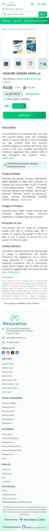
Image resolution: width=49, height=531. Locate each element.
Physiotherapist (8, 419)
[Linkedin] (17, 352)
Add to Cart (24, 115)
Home (4, 29)
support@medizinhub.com (16, 338)
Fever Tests (6, 392)
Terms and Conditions (10, 438)
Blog (3, 477)
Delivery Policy (7, 454)
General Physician (8, 407)
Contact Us (6, 469)
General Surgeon (8, 415)
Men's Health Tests (9, 380)
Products (12, 29)
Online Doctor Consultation (36, 21)
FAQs (4, 458)
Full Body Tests (7, 364)
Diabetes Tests (7, 368)
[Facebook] (3, 352)
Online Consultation (9, 403)
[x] (12, 352)
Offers (4, 491)
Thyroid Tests (7, 372)
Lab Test (17, 21)
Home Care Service (9, 499)
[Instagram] (8, 352)
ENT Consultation (8, 411)
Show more (8, 158)
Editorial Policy (7, 442)
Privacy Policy (7, 434)
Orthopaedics (7, 423)
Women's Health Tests (10, 384)
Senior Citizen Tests (9, 388)
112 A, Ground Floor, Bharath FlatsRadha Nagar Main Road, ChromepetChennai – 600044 (19, 331)
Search (42, 14)
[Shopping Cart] (32, 4)
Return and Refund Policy (11, 446)
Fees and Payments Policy (12, 450)
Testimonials (7, 473)
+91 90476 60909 (12, 342)
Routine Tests (7, 376)
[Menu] (3, 4)
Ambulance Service (9, 495)
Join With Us (6, 481)
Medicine (6, 21)
